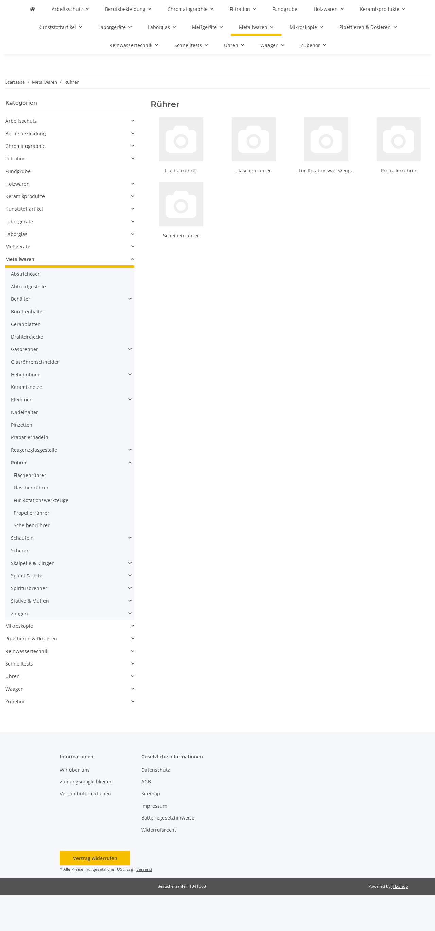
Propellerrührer (399, 170)
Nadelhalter (24, 412)
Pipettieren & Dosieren (31, 638)
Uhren (12, 676)
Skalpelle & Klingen (33, 563)
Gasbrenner (24, 349)
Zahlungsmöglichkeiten (86, 781)
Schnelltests (19, 663)
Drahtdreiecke (27, 336)
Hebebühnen (26, 374)
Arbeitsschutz (21, 121)
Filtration (15, 158)
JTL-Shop (400, 886)
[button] (69, 121)
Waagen (14, 689)
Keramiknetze (26, 387)
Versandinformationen (85, 793)
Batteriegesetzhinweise (167, 817)
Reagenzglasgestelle (34, 450)
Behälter (20, 299)
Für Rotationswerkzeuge (326, 170)
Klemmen (22, 399)
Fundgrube (18, 171)
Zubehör (15, 701)
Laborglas (16, 234)
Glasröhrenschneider (35, 362)
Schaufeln (22, 538)
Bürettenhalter (28, 311)
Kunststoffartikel (24, 209)
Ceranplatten (26, 324)
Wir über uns (75, 769)
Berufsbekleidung (25, 133)
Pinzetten (21, 424)
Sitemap (150, 793)
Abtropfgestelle (28, 286)
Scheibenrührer (181, 235)
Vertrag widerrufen (95, 858)
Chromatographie (25, 146)
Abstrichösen (26, 274)
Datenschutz (155, 769)
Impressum (154, 806)
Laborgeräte (19, 221)
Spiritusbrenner (29, 588)
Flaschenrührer (253, 170)
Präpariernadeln (29, 437)
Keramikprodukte (25, 196)
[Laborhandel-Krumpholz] (33, 9)
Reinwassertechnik (26, 651)
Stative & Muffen (30, 601)
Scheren (20, 550)
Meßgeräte (17, 246)
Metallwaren (19, 259)
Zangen (19, 613)
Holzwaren (17, 183)
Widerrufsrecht (158, 830)
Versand (144, 869)
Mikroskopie (19, 626)
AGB (146, 781)
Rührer (19, 462)
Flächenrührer (181, 170)
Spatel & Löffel (27, 575)
